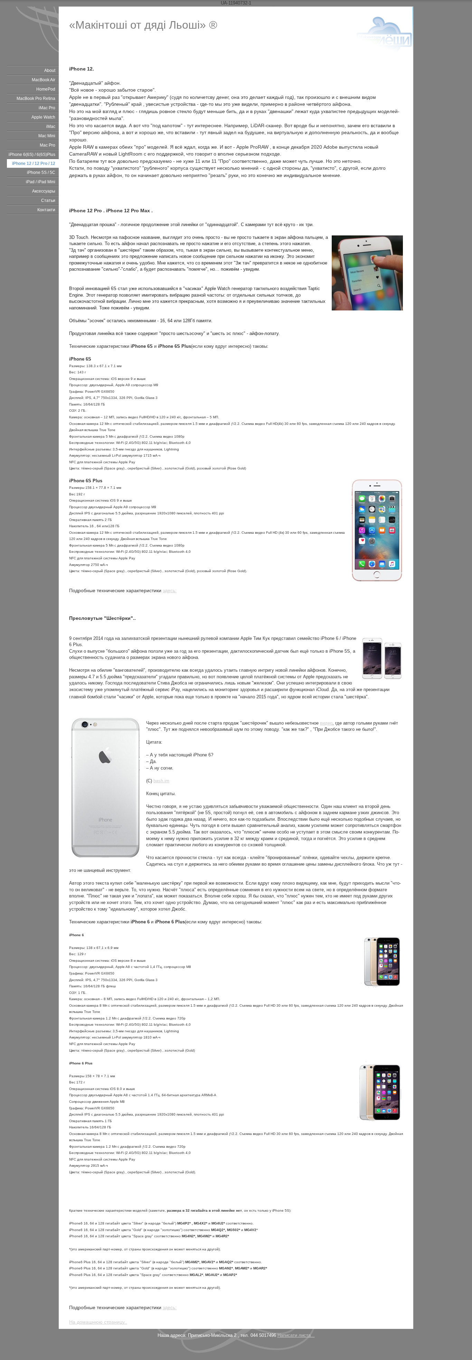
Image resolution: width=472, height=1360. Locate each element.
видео (326, 723)
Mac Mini (46, 135)
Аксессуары (43, 191)
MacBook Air (43, 79)
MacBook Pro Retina (36, 98)
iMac (50, 126)
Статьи (48, 200)
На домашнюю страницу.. (98, 1322)
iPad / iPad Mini (40, 181)
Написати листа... (296, 1335)
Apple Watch (43, 117)
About (49, 70)
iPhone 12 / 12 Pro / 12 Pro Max (33, 164)
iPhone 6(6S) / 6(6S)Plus (32, 154)
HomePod (45, 89)
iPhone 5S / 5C (41, 172)
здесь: (170, 590)
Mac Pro (47, 145)
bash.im (161, 780)
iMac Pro (47, 107)
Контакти (46, 209)
